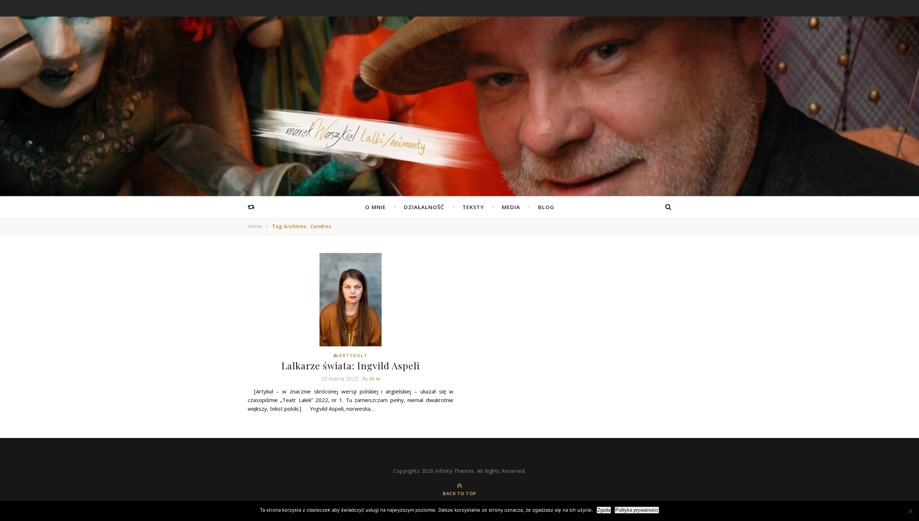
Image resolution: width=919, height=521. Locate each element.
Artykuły (353, 355)
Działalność (424, 207)
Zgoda (603, 510)
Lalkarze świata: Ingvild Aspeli (350, 365)
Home (255, 226)
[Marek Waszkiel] (459, 145)
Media (511, 207)
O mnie (375, 207)
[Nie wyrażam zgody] (910, 511)
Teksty (473, 207)
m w (374, 378)
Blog (546, 207)
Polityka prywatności (636, 510)
